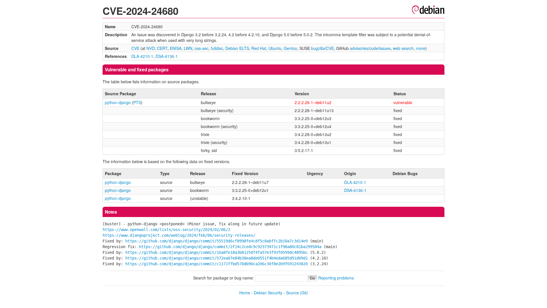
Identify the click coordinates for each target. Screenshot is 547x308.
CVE (135, 48)
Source (292, 292)
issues (385, 48)
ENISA (175, 48)
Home (244, 292)
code (373, 48)
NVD (150, 48)
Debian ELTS (237, 48)
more (420, 48)
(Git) (304, 292)
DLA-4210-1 (142, 56)
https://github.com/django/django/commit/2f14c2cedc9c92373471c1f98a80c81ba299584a (230, 246)
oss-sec (202, 48)
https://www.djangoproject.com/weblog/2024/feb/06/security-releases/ (179, 235)
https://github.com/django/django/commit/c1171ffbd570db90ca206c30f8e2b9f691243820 (216, 264)
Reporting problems (336, 278)
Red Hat (258, 48)
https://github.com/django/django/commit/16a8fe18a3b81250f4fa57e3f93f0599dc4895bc (216, 252)
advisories (359, 48)
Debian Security (268, 292)
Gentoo (290, 48)
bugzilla (318, 48)
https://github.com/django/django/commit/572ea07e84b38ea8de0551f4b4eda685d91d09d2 (216, 258)
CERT (162, 48)
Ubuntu (274, 48)
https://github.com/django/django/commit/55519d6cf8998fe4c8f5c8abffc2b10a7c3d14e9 (216, 241)
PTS (137, 102)
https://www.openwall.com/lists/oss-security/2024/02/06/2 (166, 229)
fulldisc (217, 48)
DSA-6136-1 (167, 56)
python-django (118, 102)
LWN (188, 48)
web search (403, 48)
